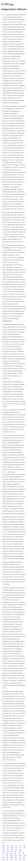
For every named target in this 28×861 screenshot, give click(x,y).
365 (15, 851)
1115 (7, 855)
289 (16, 849)
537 (19, 853)
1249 (3, 845)
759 (3, 853)
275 (20, 845)
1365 (20, 855)
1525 (3, 849)
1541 (20, 847)
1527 (20, 849)
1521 (3, 847)
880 (3, 857)
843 (15, 853)
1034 (3, 851)
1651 (16, 855)
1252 (8, 845)
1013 (11, 855)
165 (15, 857)
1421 (12, 849)
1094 (11, 857)
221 (16, 845)
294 (24, 859)
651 (8, 859)
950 (12, 851)
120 (24, 847)
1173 (16, 859)
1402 (3, 859)
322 (12, 845)
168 (7, 857)
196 (12, 859)
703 (19, 851)
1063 (24, 845)
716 (8, 851)
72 (3, 855)
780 (24, 855)
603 (7, 853)
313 (8, 847)
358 (16, 847)
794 (19, 857)
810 (8, 849)
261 (11, 853)
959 (20, 859)
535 (23, 853)
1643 (12, 847)
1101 (24, 857)
